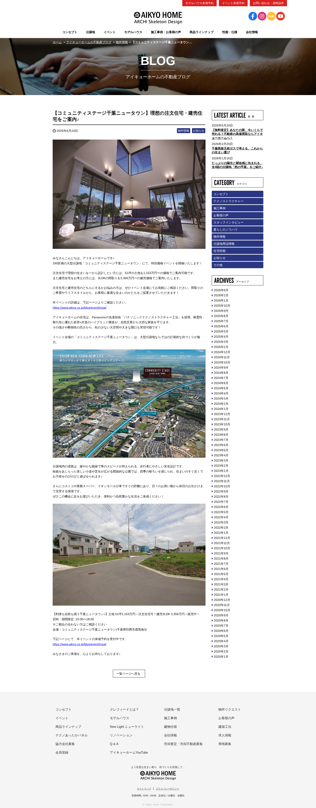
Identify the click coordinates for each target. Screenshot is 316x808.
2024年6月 (221, 383)
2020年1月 (221, 656)
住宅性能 (219, 250)
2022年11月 (222, 481)
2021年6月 (221, 569)
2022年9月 (221, 491)
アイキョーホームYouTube (129, 752)
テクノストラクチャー (228, 201)
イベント (61, 718)
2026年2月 (221, 295)
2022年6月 (221, 507)
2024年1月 (221, 409)
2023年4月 (221, 455)
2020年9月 (221, 615)
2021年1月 (221, 594)
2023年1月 (221, 470)
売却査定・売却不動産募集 (183, 744)
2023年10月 (222, 424)
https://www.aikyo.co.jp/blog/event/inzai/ (79, 307)
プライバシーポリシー (167, 788)
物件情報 (122, 42)
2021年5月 (221, 574)
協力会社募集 (65, 744)
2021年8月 (221, 558)
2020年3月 (221, 646)
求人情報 (224, 735)
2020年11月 (222, 605)
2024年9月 (221, 367)
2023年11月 (222, 419)
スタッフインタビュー (228, 222)
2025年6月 (221, 326)
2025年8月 (221, 316)
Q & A (114, 744)
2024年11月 (222, 357)
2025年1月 (221, 347)
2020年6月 (221, 631)
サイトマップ (144, 788)
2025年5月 (221, 331)
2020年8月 (221, 620)
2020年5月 (221, 636)
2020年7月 (221, 625)
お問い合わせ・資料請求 (268, 3)
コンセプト (221, 194)
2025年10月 (222, 305)
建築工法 (224, 726)
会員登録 (61, 752)
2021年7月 (221, 563)
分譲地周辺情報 (224, 243)
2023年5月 (221, 450)
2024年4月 (221, 393)
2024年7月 (221, 378)
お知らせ (198, 130)
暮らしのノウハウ (225, 229)
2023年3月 (221, 460)
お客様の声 (221, 215)
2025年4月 (221, 336)
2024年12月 (222, 352)
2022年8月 (221, 496)
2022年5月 (221, 512)
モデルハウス (119, 718)
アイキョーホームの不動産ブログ (88, 42)
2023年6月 (221, 445)
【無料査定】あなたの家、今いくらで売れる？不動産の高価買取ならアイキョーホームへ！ (237, 133)
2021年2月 (221, 589)
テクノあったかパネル (71, 735)
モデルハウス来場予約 (199, 3)
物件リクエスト (229, 709)
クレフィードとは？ (124, 709)
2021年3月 (221, 584)
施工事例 (219, 208)
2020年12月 (222, 600)
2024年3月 (221, 398)
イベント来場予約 (233, 3)
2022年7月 (221, 501)
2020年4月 (221, 641)
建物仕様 (170, 726)
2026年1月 (221, 300)
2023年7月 (221, 440)
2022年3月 (221, 522)
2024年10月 (222, 362)
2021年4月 (221, 579)
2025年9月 (221, 310)
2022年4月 (221, 517)
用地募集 (224, 744)
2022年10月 (222, 486)
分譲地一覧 (172, 709)
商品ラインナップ (68, 726)
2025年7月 (221, 321)
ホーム (57, 42)
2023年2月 (221, 465)
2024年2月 (221, 403)
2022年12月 (222, 476)
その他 (217, 265)
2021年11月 (222, 543)
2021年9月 (221, 553)
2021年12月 (222, 538)
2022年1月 (221, 532)
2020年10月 (222, 610)
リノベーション (121, 735)
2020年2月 (221, 651)
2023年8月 (221, 434)
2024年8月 (221, 372)
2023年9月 (221, 429)
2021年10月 (222, 548)
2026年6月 (221, 290)
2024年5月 (221, 388)
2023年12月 (222, 414)
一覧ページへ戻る (128, 673)
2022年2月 (221, 527)
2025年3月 (221, 341)
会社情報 (170, 735)
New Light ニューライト (127, 726)
